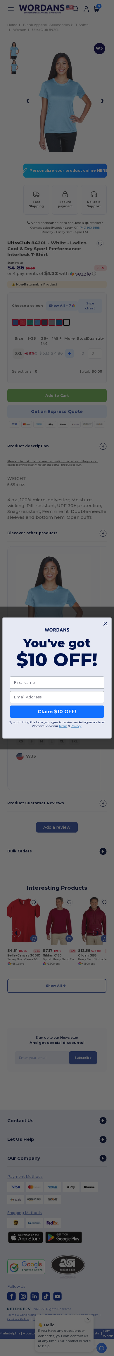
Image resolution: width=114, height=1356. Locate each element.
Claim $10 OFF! (57, 711)
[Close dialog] (105, 623)
